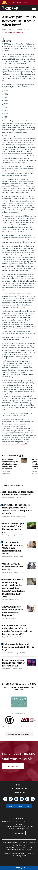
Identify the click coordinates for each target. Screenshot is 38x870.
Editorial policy (19, 789)
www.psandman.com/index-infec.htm (15, 444)
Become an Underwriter (19, 734)
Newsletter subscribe (19, 806)
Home (19, 785)
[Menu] (34, 8)
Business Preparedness (16, 32)
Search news (19, 793)
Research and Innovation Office (13, 853)
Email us (19, 833)
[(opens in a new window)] (15, 2)
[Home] (10, 7)
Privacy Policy (21, 856)
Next (23, 456)
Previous (20, 456)
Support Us (13, 766)
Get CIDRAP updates (19, 868)
